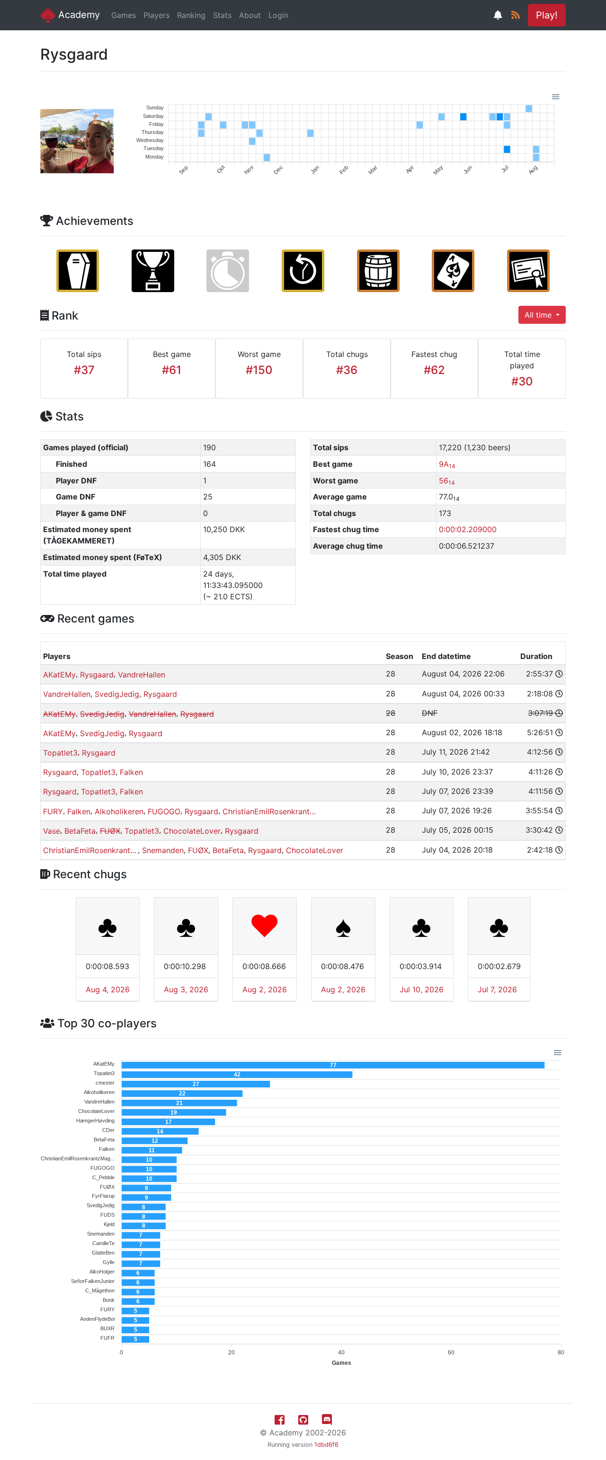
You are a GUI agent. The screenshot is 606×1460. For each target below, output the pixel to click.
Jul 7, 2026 (497, 989)
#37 (84, 370)
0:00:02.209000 (468, 529)
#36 (346, 370)
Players (156, 15)
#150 (259, 370)
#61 (171, 370)
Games (123, 15)
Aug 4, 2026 (108, 989)
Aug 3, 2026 (186, 989)
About (250, 15)
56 (447, 480)
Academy (77, 14)
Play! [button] (547, 15)
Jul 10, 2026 (422, 989)
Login (278, 15)
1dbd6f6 (326, 1444)
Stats (222, 15)
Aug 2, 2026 (264, 989)
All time (539, 315)
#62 (434, 370)
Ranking (191, 15)
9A (447, 464)
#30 (522, 381)
